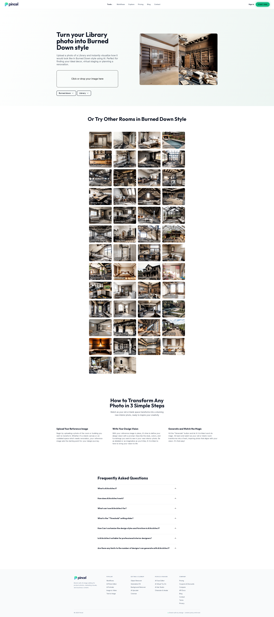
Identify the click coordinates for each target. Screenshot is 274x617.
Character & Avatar (161, 590)
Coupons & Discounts (186, 584)
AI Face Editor (160, 581)
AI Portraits (110, 587)
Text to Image (111, 594)
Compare (182, 587)
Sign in (251, 4)
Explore (131, 4)
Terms (181, 600)
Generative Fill (136, 584)
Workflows (121, 4)
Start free (262, 4)
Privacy (181, 603)
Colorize (134, 594)
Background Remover (138, 587)
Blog (149, 4)
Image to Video (111, 590)
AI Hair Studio (159, 587)
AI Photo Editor (111, 584)
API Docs (182, 590)
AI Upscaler (134, 590)
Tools (109, 4)
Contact (157, 4)
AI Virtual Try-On (160, 584)
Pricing (140, 4)
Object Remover (136, 581)
